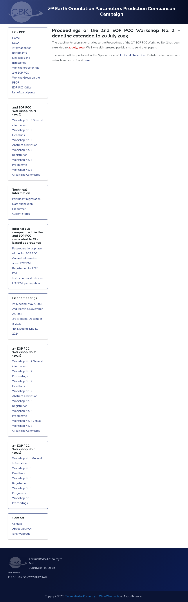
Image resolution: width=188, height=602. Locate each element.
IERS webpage (21, 533)
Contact (17, 523)
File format (19, 209)
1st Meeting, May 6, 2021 (27, 304)
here (87, 60)
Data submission (22, 204)
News (15, 43)
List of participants (23, 92)
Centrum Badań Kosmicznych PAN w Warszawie (92, 596)
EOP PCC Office (22, 87)
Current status (21, 213)
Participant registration (26, 199)
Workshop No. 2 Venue (26, 421)
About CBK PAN (22, 528)
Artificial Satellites (132, 55)
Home (16, 38)
